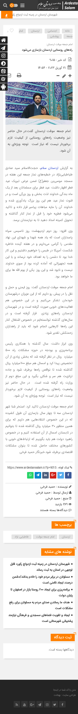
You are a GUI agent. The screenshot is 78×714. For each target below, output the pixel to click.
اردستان (35, 31)
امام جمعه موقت (45, 536)
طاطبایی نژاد (22, 536)
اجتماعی (52, 31)
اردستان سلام (49, 168)
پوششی (54, 36)
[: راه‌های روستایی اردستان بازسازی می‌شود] (8, 76)
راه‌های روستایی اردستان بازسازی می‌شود (47, 50)
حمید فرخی (43, 492)
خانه (67, 31)
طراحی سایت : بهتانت (65, 695)
